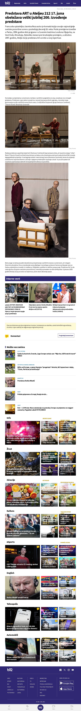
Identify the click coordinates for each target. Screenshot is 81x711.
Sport (9, 681)
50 (13, 365)
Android (63, 608)
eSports (20, 684)
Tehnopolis (21, 687)
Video (32, 678)
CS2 (8, 561)
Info (8, 678)
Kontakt (42, 695)
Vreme (32, 687)
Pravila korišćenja (46, 684)
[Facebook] (61, 670)
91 (13, 378)
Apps (61, 620)
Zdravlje (10, 690)
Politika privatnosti (46, 687)
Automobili (20, 690)
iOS (43, 618)
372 (13, 351)
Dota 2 (44, 558)
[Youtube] (73, 670)
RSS (41, 693)
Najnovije (17, 3)
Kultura (20, 678)
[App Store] (66, 688)
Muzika (45, 515)
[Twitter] (65, 670)
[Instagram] (69, 670)
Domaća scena (65, 542)
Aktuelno (46, 480)
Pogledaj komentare (66, 335)
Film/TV (62, 525)
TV (30, 681)
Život (9, 687)
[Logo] (7, 3)
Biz (8, 684)
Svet (19, 392)
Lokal (19, 693)
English (9, 595)
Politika (9, 433)
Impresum (43, 681)
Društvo (20, 378)
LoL (44, 546)
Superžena (20, 681)
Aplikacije (43, 690)
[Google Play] (66, 683)
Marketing (43, 678)
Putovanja (10, 693)
